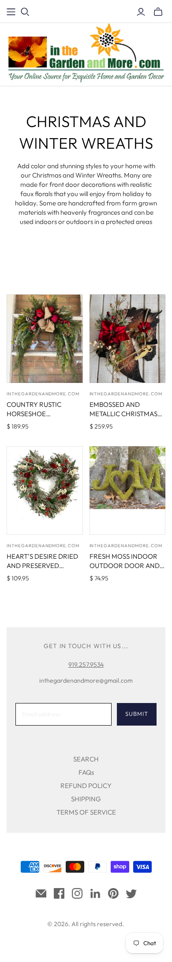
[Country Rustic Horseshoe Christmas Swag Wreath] (45, 338)
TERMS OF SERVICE (86, 812)
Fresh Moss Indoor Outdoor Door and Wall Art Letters (125, 565)
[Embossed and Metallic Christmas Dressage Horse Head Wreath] (128, 338)
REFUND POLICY (86, 785)
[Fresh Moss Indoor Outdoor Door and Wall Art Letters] (128, 490)
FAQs (86, 772)
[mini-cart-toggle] (158, 12)
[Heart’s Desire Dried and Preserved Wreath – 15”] (45, 490)
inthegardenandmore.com (43, 394)
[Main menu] (11, 12)
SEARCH (86, 759)
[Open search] (25, 12)
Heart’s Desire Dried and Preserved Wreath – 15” (42, 565)
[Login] (141, 12)
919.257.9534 (86, 664)
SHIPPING (86, 799)
